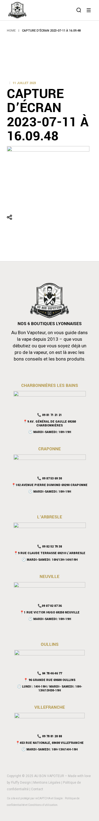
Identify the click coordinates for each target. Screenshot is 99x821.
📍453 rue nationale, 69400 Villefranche (50, 743)
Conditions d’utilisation (42, 804)
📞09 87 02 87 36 (50, 606)
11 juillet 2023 (24, 83)
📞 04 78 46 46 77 (49, 673)
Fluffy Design (21, 782)
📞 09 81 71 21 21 (49, 415)
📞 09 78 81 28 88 (49, 736)
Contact (37, 789)
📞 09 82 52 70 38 (49, 546)
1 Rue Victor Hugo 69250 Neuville (51, 612)
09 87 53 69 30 (52, 478)
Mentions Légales (47, 782)
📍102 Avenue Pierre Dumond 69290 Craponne (49, 485)
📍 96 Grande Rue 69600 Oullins (49, 680)
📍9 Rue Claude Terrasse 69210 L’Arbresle (49, 553)
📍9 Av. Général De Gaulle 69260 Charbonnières (49, 424)
